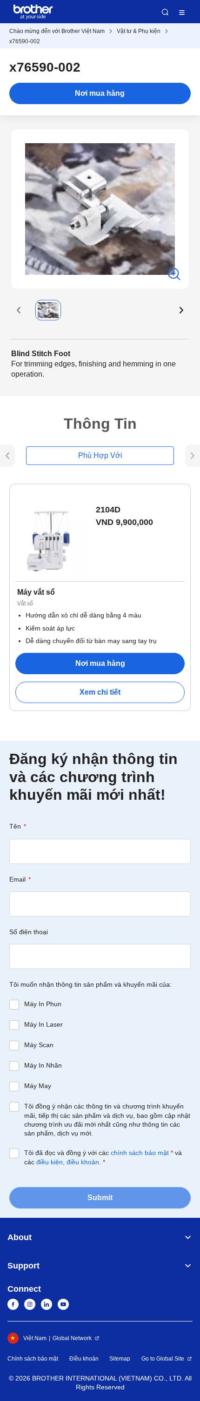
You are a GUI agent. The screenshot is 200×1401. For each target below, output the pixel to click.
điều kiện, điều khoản (67, 1162)
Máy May (37, 1085)
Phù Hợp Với (100, 455)
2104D (108, 509)
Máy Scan (38, 1045)
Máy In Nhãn (43, 1065)
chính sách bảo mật (140, 1152)
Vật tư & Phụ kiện (138, 31)
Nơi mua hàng (100, 93)
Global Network (72, 1338)
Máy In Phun (42, 1004)
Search (165, 12)
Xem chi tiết (100, 692)
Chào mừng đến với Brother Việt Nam (57, 31)
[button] (18, 310)
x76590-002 (24, 41)
